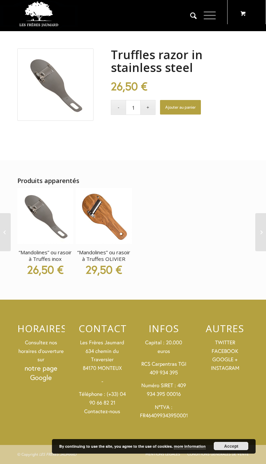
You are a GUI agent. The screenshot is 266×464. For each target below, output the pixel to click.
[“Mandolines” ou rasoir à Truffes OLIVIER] (260, 232)
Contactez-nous (102, 411)
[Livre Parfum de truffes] (5, 232)
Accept (231, 446)
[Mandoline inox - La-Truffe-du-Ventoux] (55, 84)
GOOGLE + (225, 359)
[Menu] (206, 15)
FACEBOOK (225, 351)
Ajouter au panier (180, 107)
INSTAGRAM (225, 368)
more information (190, 446)
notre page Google (41, 372)
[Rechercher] (190, 15)
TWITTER (225, 342)
